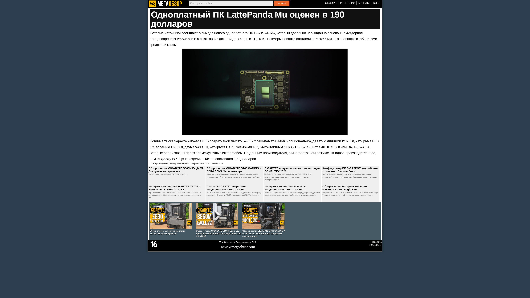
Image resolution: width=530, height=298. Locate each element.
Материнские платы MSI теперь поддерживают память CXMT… (285, 188)
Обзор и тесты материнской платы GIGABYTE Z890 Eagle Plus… (345, 188)
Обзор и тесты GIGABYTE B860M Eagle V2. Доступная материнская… (176, 170)
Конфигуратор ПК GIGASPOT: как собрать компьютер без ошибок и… (350, 170)
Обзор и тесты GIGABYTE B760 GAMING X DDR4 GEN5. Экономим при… (233, 170)
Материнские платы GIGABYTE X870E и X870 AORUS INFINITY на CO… (175, 188)
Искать (282, 3)
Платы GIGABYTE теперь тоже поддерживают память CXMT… (226, 188)
